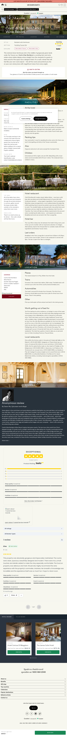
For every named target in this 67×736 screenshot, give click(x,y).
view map (11, 296)
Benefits (3, 681)
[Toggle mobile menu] (64, 5)
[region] (33, 115)
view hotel (19, 652)
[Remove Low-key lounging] (16, 9)
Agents (30, 723)
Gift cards (38, 723)
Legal (21, 723)
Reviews (47, 36)
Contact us (4, 697)
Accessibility (44, 723)
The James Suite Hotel (45, 645)
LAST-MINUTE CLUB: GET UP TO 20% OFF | (33, 1)
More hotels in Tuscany (20, 48)
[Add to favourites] (3, 31)
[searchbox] (53, 9)
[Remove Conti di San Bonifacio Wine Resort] (38, 9)
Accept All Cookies (40, 118)
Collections (4, 689)
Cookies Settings (25, 118)
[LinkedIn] (35, 713)
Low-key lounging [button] (9, 9)
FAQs (24, 723)
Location (33, 36)
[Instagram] (27, 713)
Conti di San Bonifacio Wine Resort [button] (27, 9)
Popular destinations (7, 692)
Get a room (60, 36)
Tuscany (8, 25)
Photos (21, 36)
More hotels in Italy (33, 48)
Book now (50, 732)
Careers (34, 723)
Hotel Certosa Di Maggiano (18, 645)
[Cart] (61, 4)
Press (26, 723)
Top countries (5, 687)
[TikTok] (39, 713)
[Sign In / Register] (2, 4)
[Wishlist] (59, 4)
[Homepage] (33, 5)
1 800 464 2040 (39, 672)
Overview (7, 36)
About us (3, 679)
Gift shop (3, 684)
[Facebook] (31, 713)
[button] (7, 616)
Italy (13, 25)
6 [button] (38, 659)
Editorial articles (6, 695)
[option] (19, 639)
